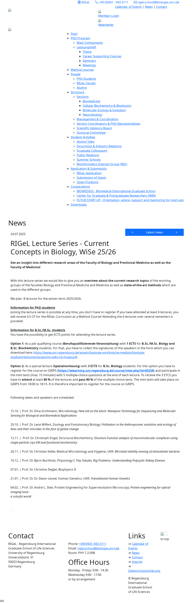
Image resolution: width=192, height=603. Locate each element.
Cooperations (80, 187)
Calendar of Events (128, 7)
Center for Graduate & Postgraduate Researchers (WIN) (116, 196)
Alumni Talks (85, 142)
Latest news (154, 232)
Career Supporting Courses (102, 56)
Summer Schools (89, 160)
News (149, 7)
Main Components (90, 43)
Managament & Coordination (97, 119)
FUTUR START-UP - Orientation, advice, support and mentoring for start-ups (130, 200)
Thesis (87, 52)
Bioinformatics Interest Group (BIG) (102, 164)
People (75, 74)
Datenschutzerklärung (144, 571)
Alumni (82, 88)
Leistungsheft (86, 47)
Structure (77, 92)
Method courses (82, 70)
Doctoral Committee (91, 133)
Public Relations (88, 155)
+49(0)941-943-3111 (92, 544)
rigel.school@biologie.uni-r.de (98, 548)
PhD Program (80, 38)
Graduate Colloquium (92, 151)
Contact (161, 7)
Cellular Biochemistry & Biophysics (107, 106)
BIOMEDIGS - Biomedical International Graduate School (116, 191)
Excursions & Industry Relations (99, 146)
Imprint (137, 562)
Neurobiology (92, 115)
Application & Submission (89, 169)
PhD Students (86, 79)
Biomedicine (91, 101)
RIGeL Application (89, 173)
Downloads (79, 204)
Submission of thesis (91, 178)
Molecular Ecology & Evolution (104, 110)
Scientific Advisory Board (94, 128)
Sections (83, 97)
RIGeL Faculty (86, 83)
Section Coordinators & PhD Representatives (108, 124)
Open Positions (87, 182)
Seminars (89, 61)
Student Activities (83, 137)
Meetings (89, 65)
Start (74, 34)
